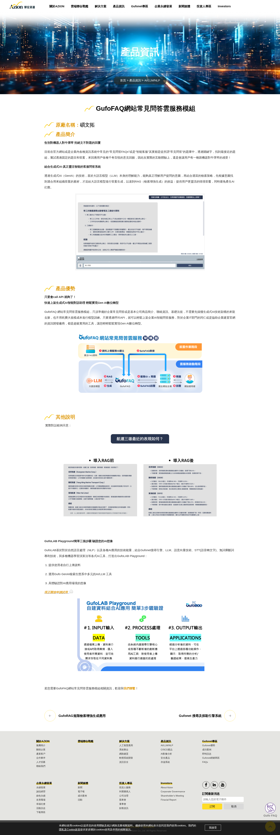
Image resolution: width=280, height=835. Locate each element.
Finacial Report (168, 799)
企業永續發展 (163, 6)
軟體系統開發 (126, 758)
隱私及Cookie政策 (69, 829)
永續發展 (40, 787)
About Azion (167, 787)
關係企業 (40, 749)
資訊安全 (123, 762)
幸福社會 (40, 804)
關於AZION (56, 6)
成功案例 (206, 749)
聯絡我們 (40, 766)
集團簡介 (40, 745)
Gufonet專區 (139, 6)
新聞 (80, 787)
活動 (80, 799)
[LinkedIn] (214, 785)
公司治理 (123, 795)
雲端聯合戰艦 (79, 6)
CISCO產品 (166, 749)
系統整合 (123, 749)
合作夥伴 (40, 758)
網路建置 (123, 753)
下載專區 (40, 812)
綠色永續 (40, 795)
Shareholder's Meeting (172, 795)
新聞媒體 (184, 6)
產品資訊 (119, 6)
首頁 (123, 80)
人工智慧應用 (126, 745)
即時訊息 (206, 753)
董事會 (122, 804)
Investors (224, 6)
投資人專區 (204, 6)
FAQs (205, 762)
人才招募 (40, 762)
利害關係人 (125, 791)
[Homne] (22, 6)
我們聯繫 (129, 688)
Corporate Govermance (173, 791)
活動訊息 (40, 808)
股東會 (122, 799)
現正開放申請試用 (56, 592)
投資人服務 (125, 787)
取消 (233, 806)
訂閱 (212, 806)
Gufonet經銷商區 (211, 758)
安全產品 (165, 758)
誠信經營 (40, 791)
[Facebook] (206, 785)
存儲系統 (165, 762)
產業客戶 (40, 753)
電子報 (81, 791)
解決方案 (100, 6)
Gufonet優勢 (208, 745)
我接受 (213, 827)
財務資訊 (123, 808)
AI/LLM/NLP (167, 745)
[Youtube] (222, 785)
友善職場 (40, 799)
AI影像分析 (166, 753)
